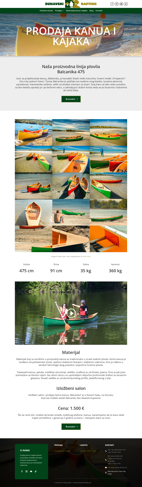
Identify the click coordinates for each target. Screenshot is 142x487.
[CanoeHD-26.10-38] (33, 252)
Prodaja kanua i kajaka (62, 451)
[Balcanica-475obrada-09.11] (33, 145)
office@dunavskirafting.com (117, 467)
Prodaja (58, 11)
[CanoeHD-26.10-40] (108, 252)
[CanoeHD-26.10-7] (108, 172)
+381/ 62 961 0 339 (114, 452)
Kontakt (99, 11)
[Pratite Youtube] (121, 4)
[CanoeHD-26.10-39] (71, 252)
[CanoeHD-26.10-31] (33, 225)
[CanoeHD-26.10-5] (33, 172)
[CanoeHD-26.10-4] (108, 145)
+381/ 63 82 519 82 (114, 464)
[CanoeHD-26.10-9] (71, 198)
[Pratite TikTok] (126, 4)
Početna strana (46, 11)
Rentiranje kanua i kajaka (76, 11)
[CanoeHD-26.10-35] (108, 225)
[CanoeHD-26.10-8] (33, 198)
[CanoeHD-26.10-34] (71, 225)
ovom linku (86, 256)
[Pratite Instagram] (117, 4)
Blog (91, 11)
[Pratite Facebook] (112, 4)
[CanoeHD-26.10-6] (71, 172)
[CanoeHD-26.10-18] (108, 198)
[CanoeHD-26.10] (71, 145)
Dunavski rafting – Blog (88, 451)
